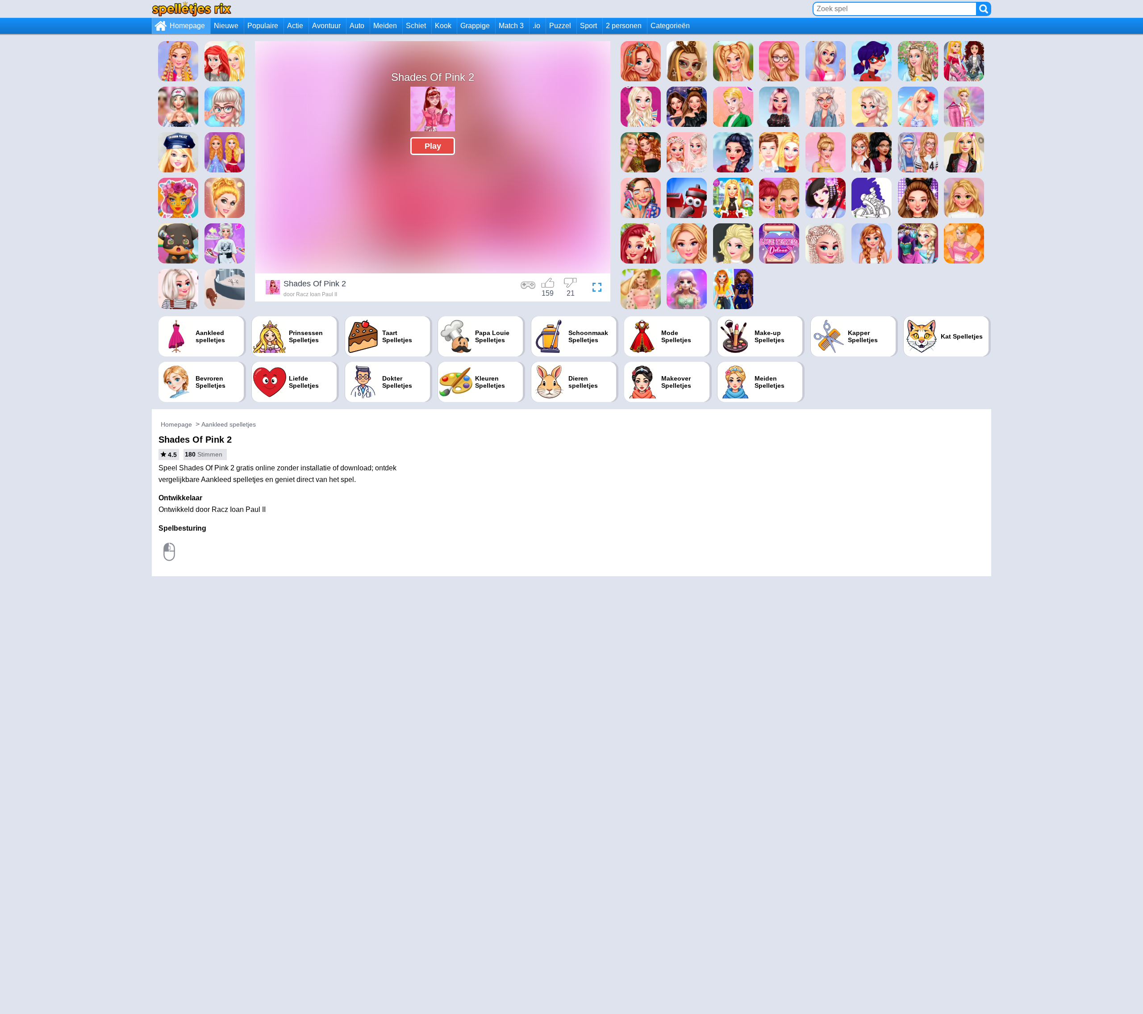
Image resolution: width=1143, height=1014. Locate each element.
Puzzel (560, 25)
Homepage (187, 25)
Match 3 (511, 25)
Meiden (385, 25)
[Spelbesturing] (528, 288)
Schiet (416, 25)
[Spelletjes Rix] (191, 8)
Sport (588, 25)
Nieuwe (226, 25)
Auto (357, 25)
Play (433, 146)
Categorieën (670, 25)
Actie (295, 25)
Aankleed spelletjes (228, 424)
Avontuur (326, 25)
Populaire (262, 25)
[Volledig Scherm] (594, 288)
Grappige (475, 25)
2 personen (624, 25)
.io (536, 25)
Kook (443, 25)
